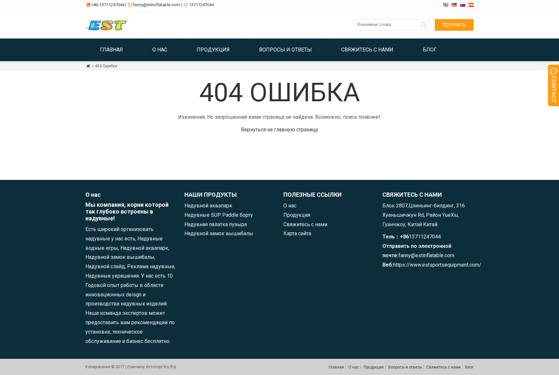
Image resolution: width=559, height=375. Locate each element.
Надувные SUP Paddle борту (218, 215)
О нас (159, 50)
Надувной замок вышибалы (218, 233)
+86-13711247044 (107, 4)
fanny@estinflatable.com (156, 4)
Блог (430, 50)
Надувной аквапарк (208, 206)
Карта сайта (297, 233)
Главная (111, 50)
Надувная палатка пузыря (215, 224)
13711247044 (201, 4)
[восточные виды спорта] (108, 31)
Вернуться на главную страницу (279, 130)
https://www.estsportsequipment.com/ (437, 265)
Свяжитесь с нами (367, 50)
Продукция (213, 50)
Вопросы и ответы (285, 50)
